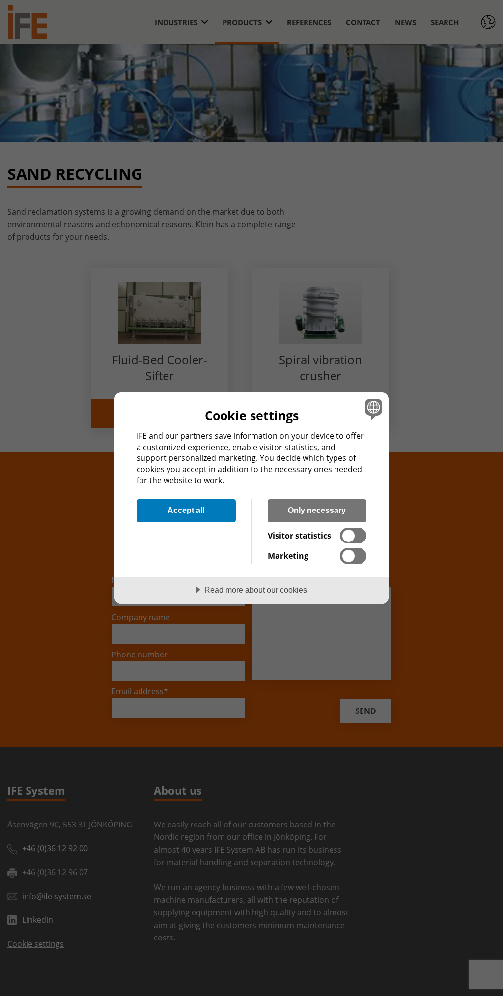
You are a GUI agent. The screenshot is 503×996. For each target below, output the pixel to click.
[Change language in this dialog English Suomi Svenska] (372, 409)
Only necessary (317, 510)
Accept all (186, 510)
